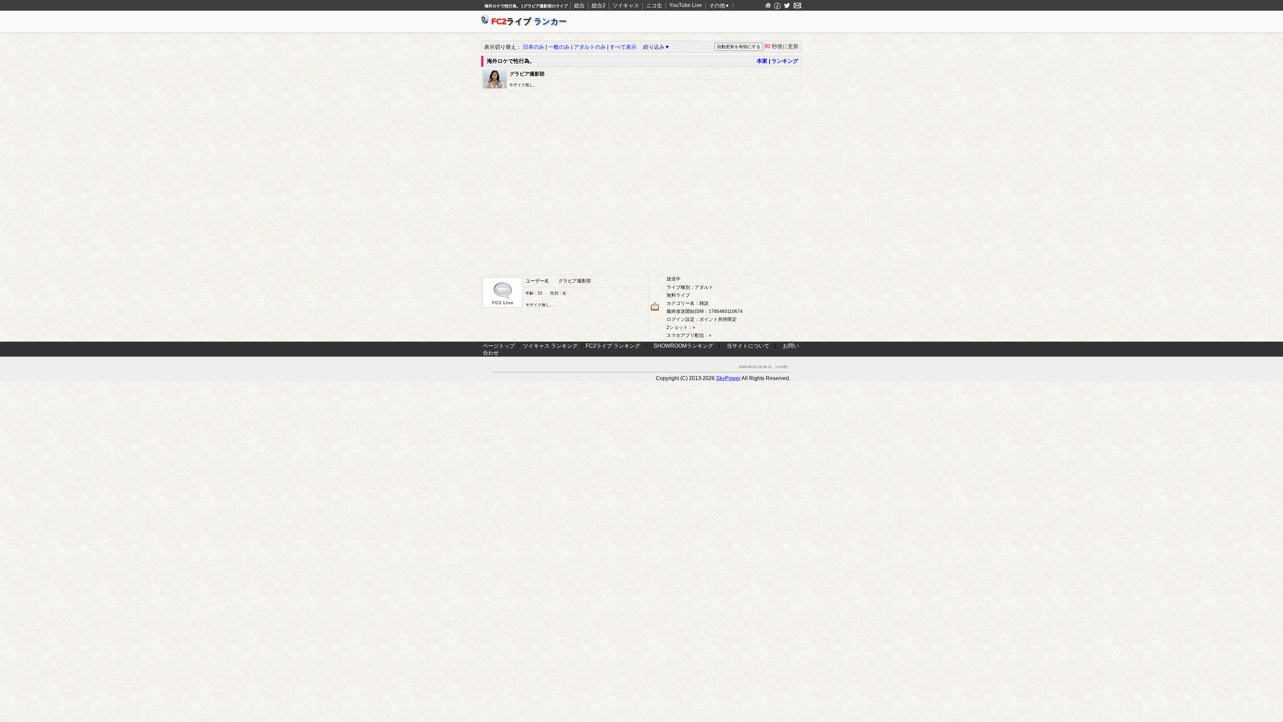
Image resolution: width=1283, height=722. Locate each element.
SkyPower (728, 378)
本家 (762, 61)
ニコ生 (654, 5)
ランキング (784, 61)
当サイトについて (748, 346)
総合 (579, 5)
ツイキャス (625, 5)
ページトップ (499, 346)
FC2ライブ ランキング (613, 346)
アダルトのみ (590, 47)
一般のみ (559, 47)
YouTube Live (685, 5)
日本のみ (533, 47)
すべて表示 (623, 47)
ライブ (529, 21)
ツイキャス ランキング (550, 346)
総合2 (598, 5)
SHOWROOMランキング (683, 346)
